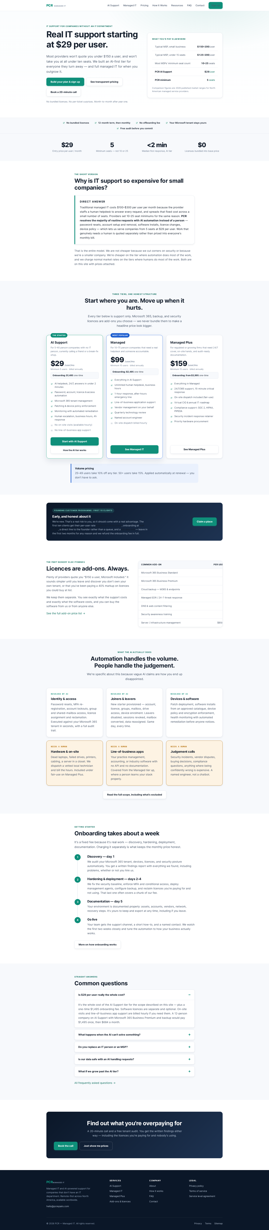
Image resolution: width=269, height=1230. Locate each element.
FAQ (189, 5)
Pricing (144, 5)
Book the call (65, 1145)
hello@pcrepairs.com (57, 1206)
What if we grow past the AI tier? (98, 1071)
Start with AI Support (74, 441)
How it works (156, 1191)
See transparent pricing (104, 81)
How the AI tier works (74, 450)
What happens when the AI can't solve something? (109, 1034)
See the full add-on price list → (65, 613)
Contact (200, 5)
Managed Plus (117, 1196)
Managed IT (130, 5)
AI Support (113, 5)
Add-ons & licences (120, 1201)
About (152, 1186)
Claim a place (204, 521)
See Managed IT (134, 449)
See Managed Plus (194, 449)
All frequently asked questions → (95, 1082)
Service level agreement (202, 1196)
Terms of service (198, 1191)
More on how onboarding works (98, 944)
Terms (208, 1223)
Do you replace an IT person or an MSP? (103, 1046)
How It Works (159, 5)
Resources (177, 5)
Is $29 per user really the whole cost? (101, 994)
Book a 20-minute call (64, 92)
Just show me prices (96, 1145)
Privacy (198, 1223)
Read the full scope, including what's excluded (134, 794)
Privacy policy (196, 1186)
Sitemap (218, 1223)
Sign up (215, 5)
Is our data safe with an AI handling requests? (106, 1059)
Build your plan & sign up (65, 81)
